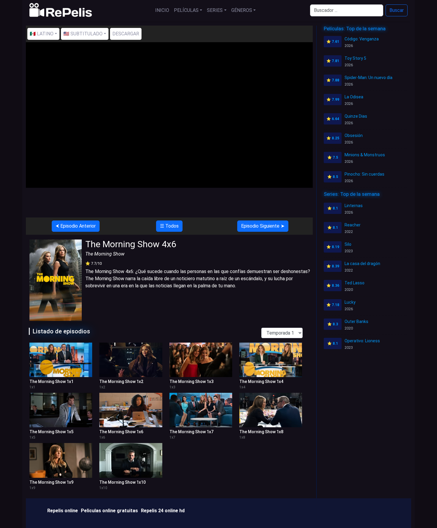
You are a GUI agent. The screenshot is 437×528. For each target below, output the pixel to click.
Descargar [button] (125, 34)
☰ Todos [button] (169, 226)
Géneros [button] (241, 10)
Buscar (396, 10)
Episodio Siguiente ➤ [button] (262, 226)
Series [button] (215, 10)
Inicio (162, 10)
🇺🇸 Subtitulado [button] (83, 34)
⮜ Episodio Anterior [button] (76, 226)
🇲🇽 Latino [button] (42, 34)
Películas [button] (186, 10)
